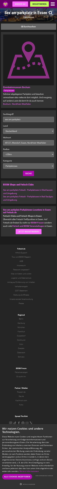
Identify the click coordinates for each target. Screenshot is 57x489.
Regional (21, 315)
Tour (13, 257)
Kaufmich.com (21, 400)
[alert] (28, 456)
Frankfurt (21, 332)
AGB (21, 261)
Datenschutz (26, 278)
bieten (20, 274)
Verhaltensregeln (21, 286)
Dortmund (21, 340)
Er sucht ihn (21, 377)
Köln (21, 344)
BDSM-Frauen (37, 223)
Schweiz (21, 357)
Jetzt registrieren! (28, 231)
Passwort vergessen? (21, 270)
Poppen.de (21, 392)
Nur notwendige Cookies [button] (44, 475)
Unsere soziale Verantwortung (21, 299)
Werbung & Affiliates (21, 295)
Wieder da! (20, 4)
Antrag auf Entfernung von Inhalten (21, 282)
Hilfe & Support (21, 253)
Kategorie (7, 161)
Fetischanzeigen (21, 372)
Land (5, 126)
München (21, 327)
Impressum (21, 265)
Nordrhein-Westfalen (21, 104)
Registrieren (39, 4)
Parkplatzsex (9, 91)
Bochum (7, 104)
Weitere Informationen (29, 471)
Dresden (21, 348)
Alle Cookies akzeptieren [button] (17, 476)
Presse (21, 303)
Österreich (21, 353)
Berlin (21, 319)
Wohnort (7, 137)
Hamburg (21, 323)
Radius (6, 149)
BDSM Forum (21, 368)
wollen (28, 274)
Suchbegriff (8, 114)
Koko (21, 405)
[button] (28, 484)
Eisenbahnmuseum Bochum (16, 87)
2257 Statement (21, 291)
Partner (17, 388)
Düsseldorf (21, 336)
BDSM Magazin (25, 257)
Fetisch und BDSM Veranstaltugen (28, 226)
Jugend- (14, 278)
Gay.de (21, 396)
